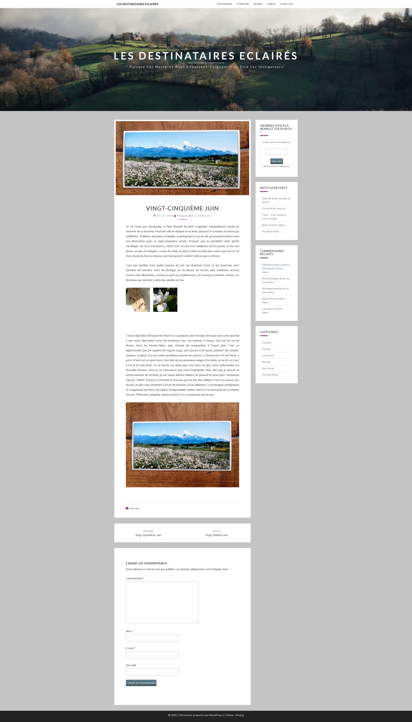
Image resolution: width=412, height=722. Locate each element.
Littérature (243, 3)
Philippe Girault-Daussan (276, 264)
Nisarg (240, 715)
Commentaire (135, 578)
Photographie (224, 3)
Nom (130, 631)
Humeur (271, 3)
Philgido (182, 215)
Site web (131, 665)
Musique (258, 3)
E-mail (131, 648)
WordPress (216, 715)
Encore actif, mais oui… (275, 208)
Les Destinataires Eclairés (137, 4)
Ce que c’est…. (287, 3)
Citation (266, 342)
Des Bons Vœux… (271, 231)
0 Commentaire (201, 215)
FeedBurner (283, 166)
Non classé (268, 368)
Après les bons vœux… (274, 225)
